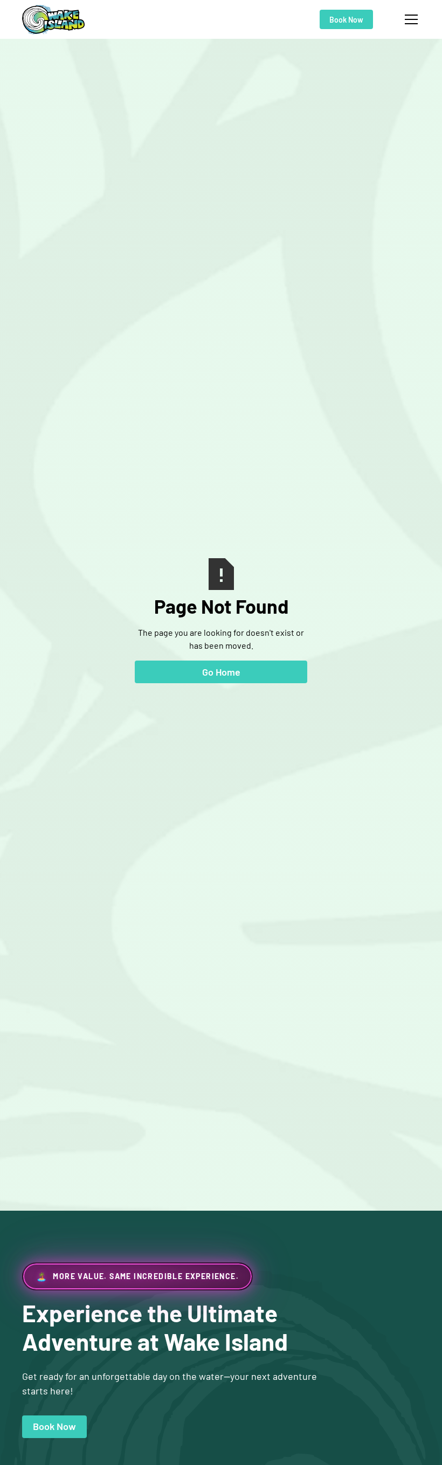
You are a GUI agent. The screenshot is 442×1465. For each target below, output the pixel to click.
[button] (409, 19)
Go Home (221, 672)
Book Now (346, 19)
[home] (53, 19)
